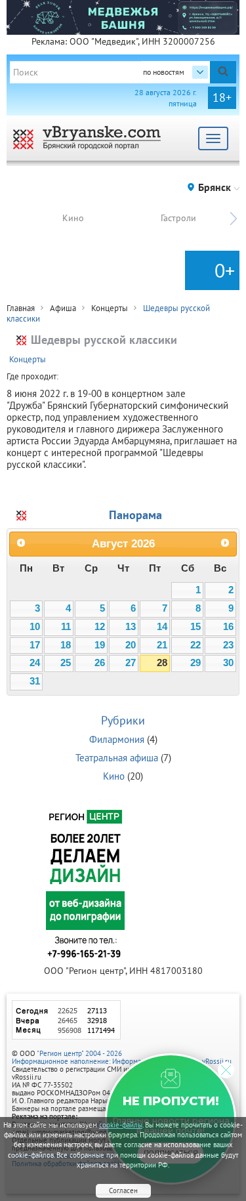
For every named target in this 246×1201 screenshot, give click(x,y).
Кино (73, 218)
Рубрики (123, 720)
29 (195, 663)
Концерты (109, 308)
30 (228, 663)
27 (130, 663)
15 (195, 627)
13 (130, 627)
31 (35, 681)
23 (228, 645)
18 (65, 645)
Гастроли (178, 218)
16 (228, 627)
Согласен (123, 1190)
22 (195, 645)
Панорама (135, 514)
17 (35, 645)
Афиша (63, 308)
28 (162, 663)
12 (99, 627)
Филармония (116, 739)
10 (35, 627)
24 (35, 663)
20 (130, 645)
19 (99, 645)
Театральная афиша (116, 757)
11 (66, 627)
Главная (21, 308)
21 (162, 645)
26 (99, 663)
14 (162, 627)
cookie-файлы (120, 1124)
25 (65, 663)
